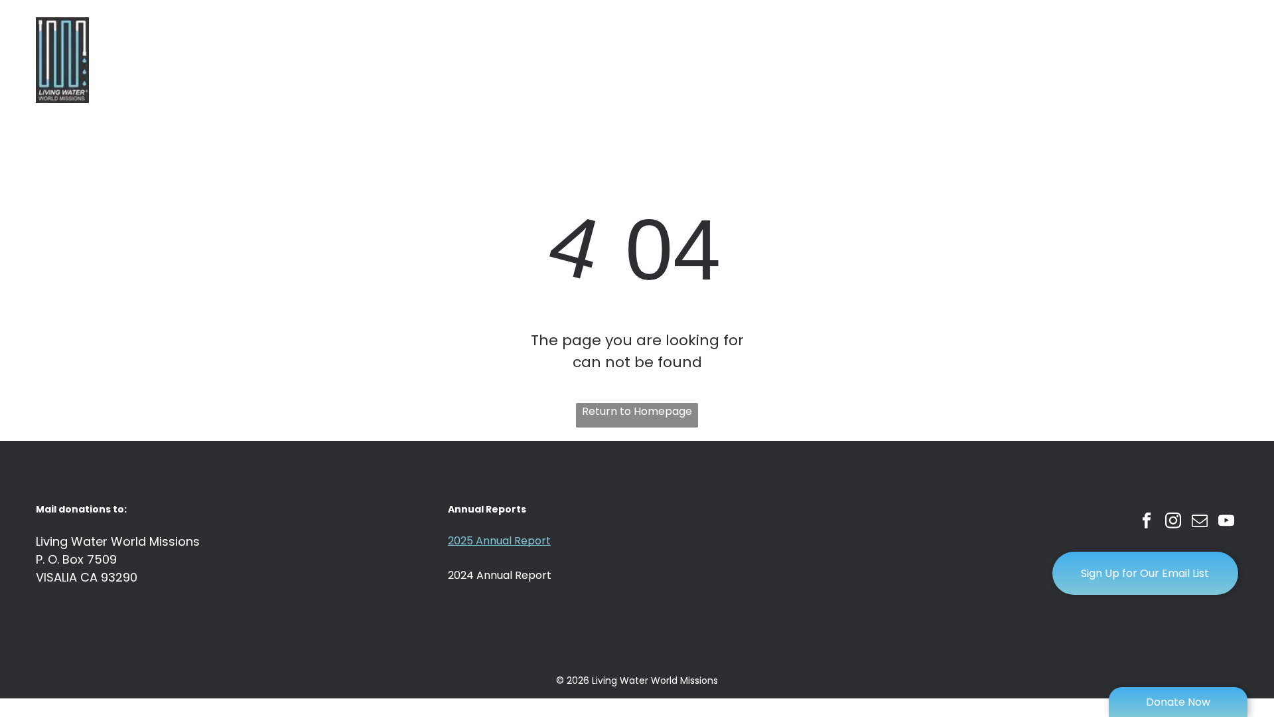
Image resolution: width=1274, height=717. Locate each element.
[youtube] (1226, 522)
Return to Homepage (637, 411)
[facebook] (1147, 522)
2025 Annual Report (499, 540)
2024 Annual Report (499, 575)
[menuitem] (679, 60)
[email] (1200, 522)
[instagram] (1173, 522)
